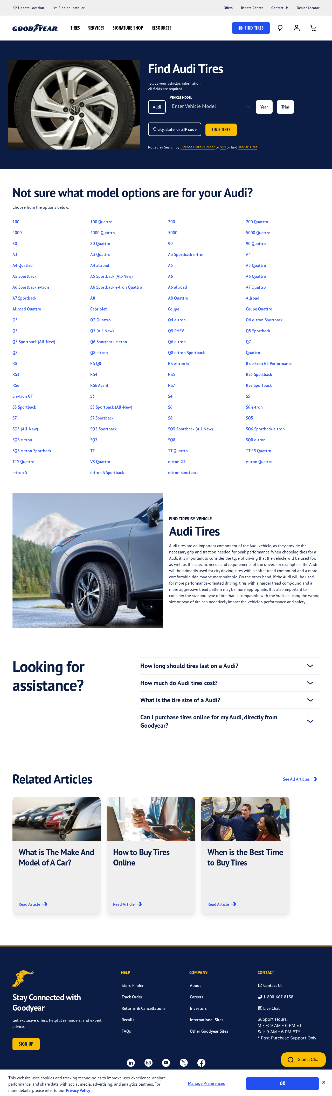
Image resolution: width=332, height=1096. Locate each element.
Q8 (15, 352)
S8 (170, 418)
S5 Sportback (24, 407)
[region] (166, 1083)
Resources (161, 28)
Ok (282, 1083)
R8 (14, 363)
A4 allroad (99, 265)
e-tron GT (176, 461)
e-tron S (19, 472)
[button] (56, 855)
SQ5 (249, 418)
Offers (228, 7)
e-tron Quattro (259, 461)
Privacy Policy (78, 1090)
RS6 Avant (99, 385)
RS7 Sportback (259, 385)
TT (92, 450)
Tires (75, 28)
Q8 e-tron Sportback (186, 352)
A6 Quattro (256, 276)
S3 (92, 396)
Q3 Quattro (100, 319)
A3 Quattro (100, 254)
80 (14, 243)
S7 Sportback (102, 418)
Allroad (252, 298)
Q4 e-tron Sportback (264, 319)
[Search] (280, 28)
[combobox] (157, 107)
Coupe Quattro (259, 309)
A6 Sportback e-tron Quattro (116, 287)
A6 (170, 276)
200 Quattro (257, 221)
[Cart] (313, 28)
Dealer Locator (308, 7)
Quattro (253, 352)
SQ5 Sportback (103, 428)
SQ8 (171, 439)
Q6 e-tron (177, 341)
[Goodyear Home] (35, 28)
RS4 (93, 374)
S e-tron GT (22, 396)
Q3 (15, 319)
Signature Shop (128, 28)
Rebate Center (252, 7)
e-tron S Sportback (107, 472)
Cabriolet (98, 309)
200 (171, 221)
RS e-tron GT (179, 363)
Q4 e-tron (177, 319)
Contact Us (279, 7)
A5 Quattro (256, 265)
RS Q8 (95, 363)
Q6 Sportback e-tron (108, 341)
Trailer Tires (247, 147)
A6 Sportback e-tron (30, 287)
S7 (14, 418)
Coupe (173, 309)
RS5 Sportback (259, 374)
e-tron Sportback (183, 472)
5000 (172, 232)
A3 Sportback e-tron (186, 254)
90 (170, 243)
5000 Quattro (258, 232)
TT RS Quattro (258, 450)
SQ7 (94, 439)
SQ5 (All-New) (25, 428)
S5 (248, 396)
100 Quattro (101, 221)
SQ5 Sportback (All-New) (190, 428)
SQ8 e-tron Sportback (31, 450)
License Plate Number (198, 147)
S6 (170, 407)
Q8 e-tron (99, 352)
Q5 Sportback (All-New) (33, 341)
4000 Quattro (102, 232)
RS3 (15, 374)
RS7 (171, 385)
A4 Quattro (22, 265)
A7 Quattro (256, 287)
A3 (14, 254)
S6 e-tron (254, 407)
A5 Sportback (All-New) (111, 276)
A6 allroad (177, 287)
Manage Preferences (206, 1083)
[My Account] (296, 28)
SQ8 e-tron (256, 439)
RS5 (171, 374)
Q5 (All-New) (102, 330)
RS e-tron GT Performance (269, 363)
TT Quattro (178, 450)
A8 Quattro (178, 298)
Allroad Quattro (26, 309)
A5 (170, 265)
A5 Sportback (24, 276)
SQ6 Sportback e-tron (265, 428)
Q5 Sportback (258, 330)
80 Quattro (100, 243)
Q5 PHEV (176, 330)
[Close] (323, 1082)
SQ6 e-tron (22, 439)
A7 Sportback (24, 298)
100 (15, 221)
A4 (248, 254)
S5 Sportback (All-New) (111, 407)
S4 (170, 396)
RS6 (15, 385)
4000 (17, 232)
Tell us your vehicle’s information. (174, 83)
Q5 (15, 330)
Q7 (248, 341)
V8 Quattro (100, 461)
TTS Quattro (23, 461)
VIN (223, 147)
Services (96, 28)
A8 (92, 298)
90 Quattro (256, 243)
